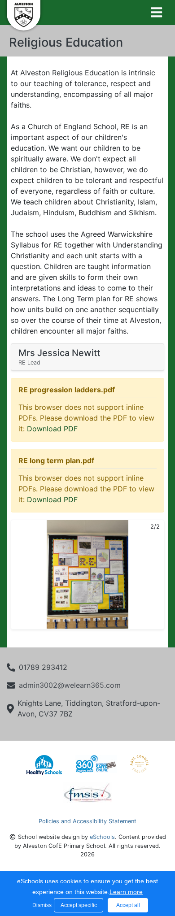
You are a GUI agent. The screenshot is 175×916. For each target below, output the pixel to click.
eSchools (102, 837)
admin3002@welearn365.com (70, 685)
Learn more (126, 891)
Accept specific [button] (79, 905)
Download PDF (52, 428)
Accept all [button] (128, 905)
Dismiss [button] (40, 905)
